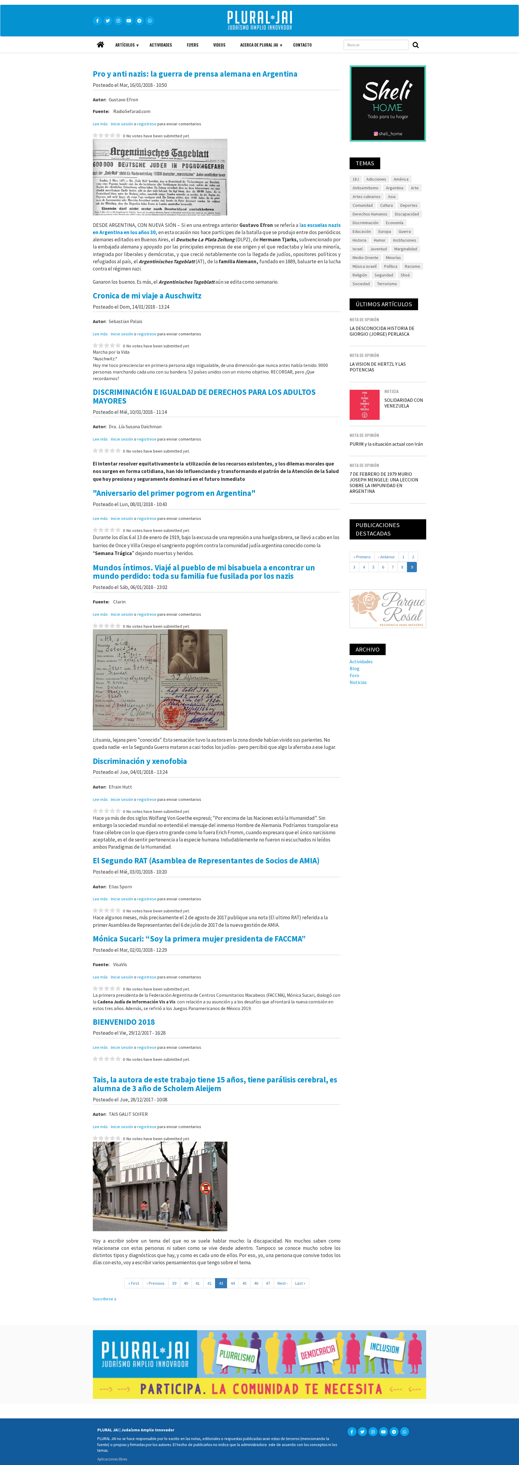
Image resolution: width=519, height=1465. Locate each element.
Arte (415, 188)
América (401, 179)
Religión (360, 275)
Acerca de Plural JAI (255, 47)
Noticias (358, 682)
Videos (219, 44)
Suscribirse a (104, 1299)
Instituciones (404, 240)
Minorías (393, 257)
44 (235, 1283)
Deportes (408, 205)
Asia (392, 196)
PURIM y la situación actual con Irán (386, 444)
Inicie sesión (122, 124)
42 (211, 1283)
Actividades (161, 44)
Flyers (192, 44)
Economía (394, 222)
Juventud (378, 249)
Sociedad (361, 283)
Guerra (405, 231)
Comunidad (363, 205)
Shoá (405, 275)
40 (188, 1283)
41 (200, 1283)
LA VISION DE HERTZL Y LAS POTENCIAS (378, 367)
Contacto (302, 44)
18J (356, 179)
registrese (146, 124)
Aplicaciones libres (112, 1459)
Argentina (394, 188)
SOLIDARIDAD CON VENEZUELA (403, 403)
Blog (355, 668)
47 (270, 1283)
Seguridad (384, 275)
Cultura (386, 205)
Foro (354, 675)
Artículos (121, 47)
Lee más (100, 124)
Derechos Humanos (370, 214)
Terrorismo (387, 283)
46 (258, 1283)
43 (223, 1284)
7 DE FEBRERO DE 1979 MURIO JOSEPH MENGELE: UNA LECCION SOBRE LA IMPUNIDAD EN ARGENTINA (384, 482)
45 (246, 1283)
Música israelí (365, 266)
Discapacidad (407, 214)
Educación (362, 231)
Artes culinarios (367, 196)
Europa (384, 231)
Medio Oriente (365, 257)
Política (390, 266)
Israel (358, 249)
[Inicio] (268, 21)
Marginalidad (405, 249)
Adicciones (376, 179)
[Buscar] (415, 45)
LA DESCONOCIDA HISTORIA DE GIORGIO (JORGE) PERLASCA (382, 331)
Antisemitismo (365, 188)
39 (176, 1283)
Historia (359, 240)
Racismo (412, 266)
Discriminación (365, 222)
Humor (380, 240)
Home (100, 43)
